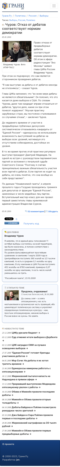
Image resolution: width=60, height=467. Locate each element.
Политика (20, 15)
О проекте (8, 444)
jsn (18, 459)
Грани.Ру (7, 15)
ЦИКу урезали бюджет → (26, 332)
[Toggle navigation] (54, 6)
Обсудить (53, 211)
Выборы (44, 15)
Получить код (31, 223)
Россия (33, 15)
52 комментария (36, 211)
